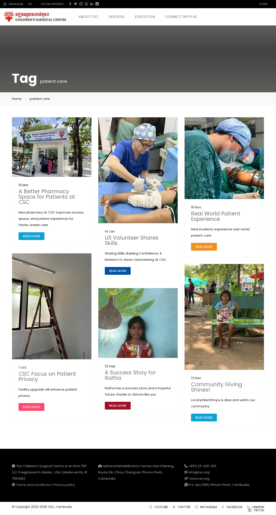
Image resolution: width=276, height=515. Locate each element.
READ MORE (31, 236)
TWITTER (184, 507)
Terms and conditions (33, 484)
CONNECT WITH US (181, 16)
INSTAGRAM (208, 507)
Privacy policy (64, 484)
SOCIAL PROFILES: (52, 4)
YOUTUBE (161, 507)
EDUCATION (145, 16)
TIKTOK (259, 510)
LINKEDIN (258, 507)
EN (30, 4)
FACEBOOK (235, 507)
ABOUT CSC (88, 16)
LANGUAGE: (16, 4)
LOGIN (263, 4)
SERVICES (116, 16)
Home (17, 98)
